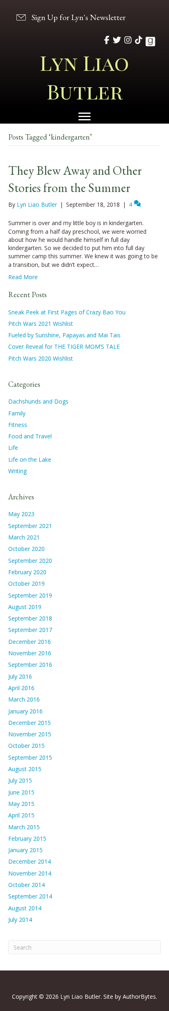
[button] (70, 16)
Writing (17, 471)
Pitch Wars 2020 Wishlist (40, 358)
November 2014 (29, 873)
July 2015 (20, 780)
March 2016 (24, 699)
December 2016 (29, 641)
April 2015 (21, 815)
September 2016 (30, 664)
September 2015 (30, 757)
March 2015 (24, 827)
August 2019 (24, 607)
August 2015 (24, 769)
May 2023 (21, 514)
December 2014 (29, 861)
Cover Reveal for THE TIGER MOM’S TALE (64, 346)
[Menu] (84, 117)
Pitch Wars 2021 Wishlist (40, 323)
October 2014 (26, 885)
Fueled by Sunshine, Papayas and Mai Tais (64, 335)
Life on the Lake (29, 459)
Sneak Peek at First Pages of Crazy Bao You (67, 312)
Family (16, 413)
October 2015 (26, 745)
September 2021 (30, 526)
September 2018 (30, 618)
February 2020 (27, 572)
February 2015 (27, 838)
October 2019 (26, 583)
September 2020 (30, 560)
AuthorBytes (139, 996)
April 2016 (21, 688)
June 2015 (21, 792)
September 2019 (30, 595)
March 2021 (24, 537)
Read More (23, 277)
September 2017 (30, 630)
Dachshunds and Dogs (38, 401)
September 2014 (30, 896)
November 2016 (29, 653)
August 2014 (24, 908)
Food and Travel (30, 436)
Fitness (17, 425)
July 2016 (20, 676)
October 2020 (26, 549)
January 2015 (25, 850)
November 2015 (29, 734)
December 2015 (29, 723)
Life (13, 447)
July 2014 (20, 919)
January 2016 (25, 711)
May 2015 (21, 804)
